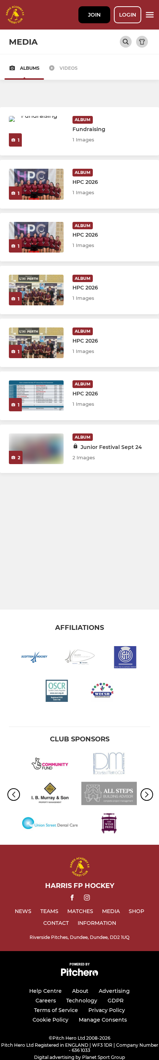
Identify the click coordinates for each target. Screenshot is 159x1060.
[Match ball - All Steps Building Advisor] (109, 795)
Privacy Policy (106, 1010)
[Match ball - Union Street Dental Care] (50, 825)
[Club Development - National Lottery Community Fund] (50, 765)
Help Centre (45, 991)
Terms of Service (56, 1010)
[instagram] (87, 899)
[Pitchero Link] (79, 974)
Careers (45, 1000)
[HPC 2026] (36, 184)
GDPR (116, 1000)
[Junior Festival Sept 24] (36, 448)
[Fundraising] (36, 131)
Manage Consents (103, 1019)
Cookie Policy (50, 1019)
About (80, 991)
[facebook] (72, 899)
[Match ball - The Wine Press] (109, 825)
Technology (81, 1000)
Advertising (114, 991)
